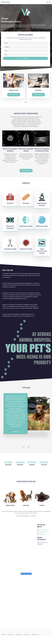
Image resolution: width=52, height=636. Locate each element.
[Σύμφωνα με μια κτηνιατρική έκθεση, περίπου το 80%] (47, 569)
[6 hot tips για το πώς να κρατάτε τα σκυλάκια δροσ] (30, 564)
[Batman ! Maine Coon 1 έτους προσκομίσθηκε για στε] (22, 564)
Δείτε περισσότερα (13, 94)
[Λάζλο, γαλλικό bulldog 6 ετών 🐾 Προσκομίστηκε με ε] (5, 564)
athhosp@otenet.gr (42, 534)
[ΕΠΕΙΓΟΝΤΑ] (13, 80)
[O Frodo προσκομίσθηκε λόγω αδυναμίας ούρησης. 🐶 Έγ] (39, 569)
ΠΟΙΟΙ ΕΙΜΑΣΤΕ (10, 634)
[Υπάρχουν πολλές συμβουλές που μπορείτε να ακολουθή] (13, 564)
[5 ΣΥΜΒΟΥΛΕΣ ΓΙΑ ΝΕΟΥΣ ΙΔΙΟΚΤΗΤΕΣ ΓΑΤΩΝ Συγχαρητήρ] (30, 569)
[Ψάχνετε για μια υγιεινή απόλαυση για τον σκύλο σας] (13, 569)
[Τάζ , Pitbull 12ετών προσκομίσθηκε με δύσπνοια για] (39, 564)
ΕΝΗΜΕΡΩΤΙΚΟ (35, 634)
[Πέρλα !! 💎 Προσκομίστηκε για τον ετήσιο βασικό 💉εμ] (5, 569)
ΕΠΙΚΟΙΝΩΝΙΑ (19, 634)
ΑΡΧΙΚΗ (3, 634)
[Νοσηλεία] (38, 80)
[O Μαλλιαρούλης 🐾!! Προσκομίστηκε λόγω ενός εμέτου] (22, 569)
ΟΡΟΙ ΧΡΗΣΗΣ (27, 634)
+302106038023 (41, 533)
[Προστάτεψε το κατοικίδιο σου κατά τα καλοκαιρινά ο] (47, 564)
